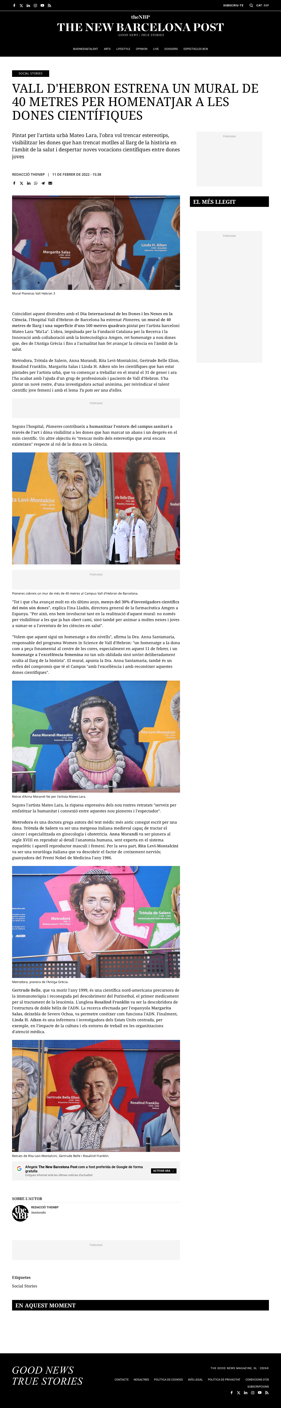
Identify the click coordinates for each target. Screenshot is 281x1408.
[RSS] (49, 5)
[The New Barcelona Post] (47, 1376)
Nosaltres (141, 1379)
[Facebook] (14, 183)
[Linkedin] (28, 183)
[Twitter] (21, 183)
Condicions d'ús (257, 1379)
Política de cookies (168, 1379)
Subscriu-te (233, 5)
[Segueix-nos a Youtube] (42, 5)
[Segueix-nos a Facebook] (14, 5)
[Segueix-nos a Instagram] (35, 5)
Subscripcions (258, 1386)
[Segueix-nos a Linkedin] (28, 5)
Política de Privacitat (224, 1379)
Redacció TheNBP (28, 174)
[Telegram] (43, 183)
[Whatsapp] (36, 183)
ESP (266, 5)
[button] (251, 5)
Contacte (122, 1379)
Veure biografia (38, 1212)
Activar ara (161, 1170)
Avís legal (195, 1379)
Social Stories (31, 73)
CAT (259, 5)
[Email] (50, 183)
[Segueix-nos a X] (21, 5)
